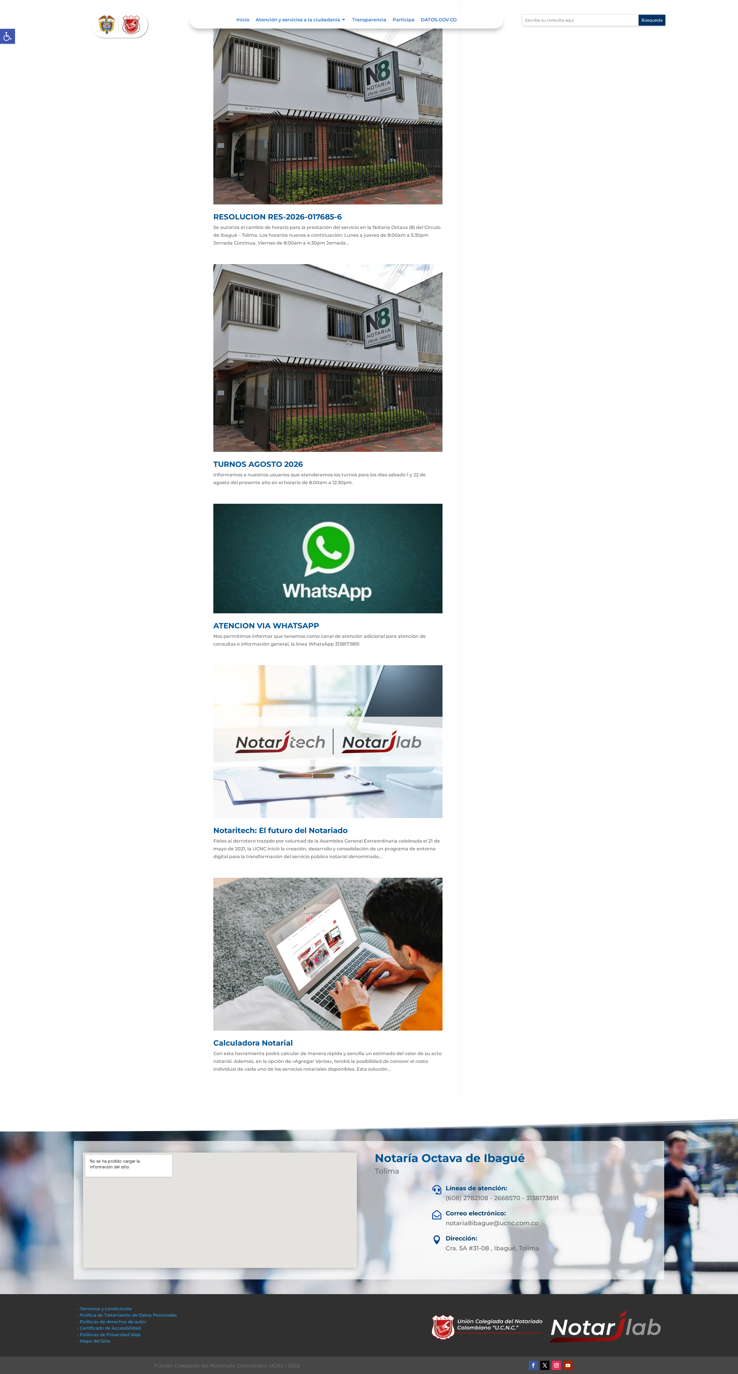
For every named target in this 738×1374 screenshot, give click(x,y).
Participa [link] (404, 20)
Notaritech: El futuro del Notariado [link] (280, 830)
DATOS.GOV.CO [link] (439, 20)
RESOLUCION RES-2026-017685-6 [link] (277, 216)
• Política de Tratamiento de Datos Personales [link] (127, 1315)
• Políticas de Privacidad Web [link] (109, 1334)
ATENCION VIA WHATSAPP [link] (266, 625)
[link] (7, 36)
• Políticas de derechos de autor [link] (111, 1321)
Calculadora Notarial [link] (253, 1043)
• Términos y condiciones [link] (104, 1308)
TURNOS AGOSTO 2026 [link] (258, 464)
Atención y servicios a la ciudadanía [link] (298, 20)
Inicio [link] (242, 20)
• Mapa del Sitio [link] (94, 1341)
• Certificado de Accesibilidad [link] (109, 1328)
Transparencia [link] (369, 20)
